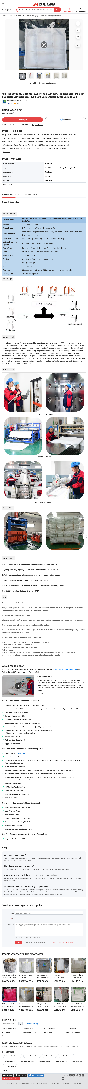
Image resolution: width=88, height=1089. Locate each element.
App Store (7, 1075)
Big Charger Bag (77, 1061)
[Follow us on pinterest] (83, 1075)
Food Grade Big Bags (9, 1028)
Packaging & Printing (15, 16)
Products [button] (22, 9)
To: (13, 919)
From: (12, 913)
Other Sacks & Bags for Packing (51, 16)
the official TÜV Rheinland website (64, 669)
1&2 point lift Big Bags (72, 1032)
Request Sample (37, 125)
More (4, 1070)
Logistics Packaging (31, 16)
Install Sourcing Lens (12, 1078)
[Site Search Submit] (57, 9)
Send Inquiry (22, 120)
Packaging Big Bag (10, 1061)
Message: (11, 925)
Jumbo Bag (21, 753)
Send (18, 942)
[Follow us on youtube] (80, 1075)
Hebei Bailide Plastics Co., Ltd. (17, 101)
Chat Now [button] (67, 120)
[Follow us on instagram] (77, 1075)
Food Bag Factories (66, 1056)
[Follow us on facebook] (70, 1075)
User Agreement (55, 1083)
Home (4, 16)
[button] (3, 3)
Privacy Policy (77, 1083)
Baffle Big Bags (28, 1028)
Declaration (66, 1083)
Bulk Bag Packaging (27, 1061)
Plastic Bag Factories (32, 1056)
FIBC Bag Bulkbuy (10, 1066)
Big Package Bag (44, 1061)
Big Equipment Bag (61, 1061)
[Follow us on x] (73, 1075)
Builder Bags (48, 1032)
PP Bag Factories (49, 1056)
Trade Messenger (36, 1075)
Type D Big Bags (70, 1028)
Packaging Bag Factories (12, 1056)
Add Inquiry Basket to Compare (44, 83)
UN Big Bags (6, 1032)
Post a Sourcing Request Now (62, 942)
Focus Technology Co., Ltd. (29, 1083)
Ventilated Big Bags (29, 1032)
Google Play (21, 1075)
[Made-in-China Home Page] (44, 4)
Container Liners (7, 1036)
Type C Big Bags (49, 1028)
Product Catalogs (32, 1024)
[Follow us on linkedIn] (63, 1078)
